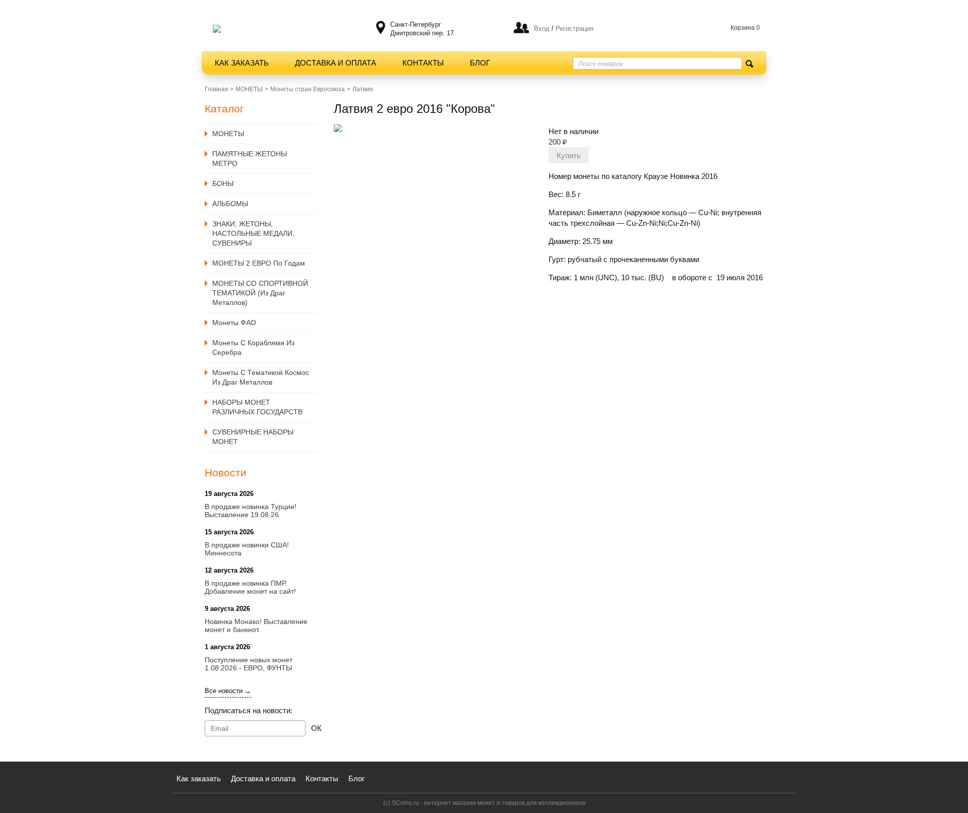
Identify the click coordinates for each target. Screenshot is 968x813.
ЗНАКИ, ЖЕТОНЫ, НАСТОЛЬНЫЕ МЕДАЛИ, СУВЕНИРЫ (253, 233)
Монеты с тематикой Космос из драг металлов (260, 377)
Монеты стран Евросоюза (307, 89)
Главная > (219, 89)
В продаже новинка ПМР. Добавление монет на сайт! (250, 587)
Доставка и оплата (335, 62)
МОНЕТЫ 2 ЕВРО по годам (258, 263)
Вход (542, 28)
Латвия (362, 89)
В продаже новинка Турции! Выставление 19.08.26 (250, 511)
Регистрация (573, 28)
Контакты (423, 62)
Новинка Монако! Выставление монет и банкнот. (256, 625)
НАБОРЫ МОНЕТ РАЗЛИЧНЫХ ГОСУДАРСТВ (257, 407)
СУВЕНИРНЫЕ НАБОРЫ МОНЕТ (252, 437)
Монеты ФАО (234, 323)
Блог (480, 62)
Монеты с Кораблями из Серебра (253, 347)
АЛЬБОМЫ (230, 204)
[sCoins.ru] (217, 29)
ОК (316, 728)
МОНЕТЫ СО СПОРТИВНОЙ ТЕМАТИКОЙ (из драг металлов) (260, 292)
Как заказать (242, 62)
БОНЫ (222, 183)
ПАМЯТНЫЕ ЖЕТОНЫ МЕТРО (249, 158)
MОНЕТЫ (249, 89)
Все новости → (228, 691)
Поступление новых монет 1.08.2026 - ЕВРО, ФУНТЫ (248, 664)
